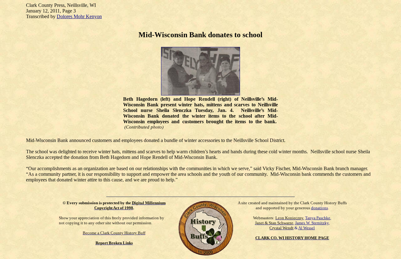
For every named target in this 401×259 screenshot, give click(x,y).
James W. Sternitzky (312, 223)
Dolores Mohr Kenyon (79, 16)
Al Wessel (306, 228)
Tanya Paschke (317, 218)
